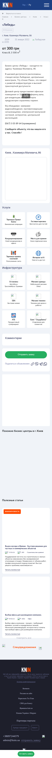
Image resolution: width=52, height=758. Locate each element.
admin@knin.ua (22, 740)
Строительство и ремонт (35, 552)
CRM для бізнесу (26, 703)
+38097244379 (11, 736)
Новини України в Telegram (26, 713)
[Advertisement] (26, 400)
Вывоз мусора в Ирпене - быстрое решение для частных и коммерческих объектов (26, 547)
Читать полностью (12, 570)
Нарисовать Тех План (26, 698)
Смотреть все (24, 638)
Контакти (26, 689)
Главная (5, 17)
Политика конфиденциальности (26, 682)
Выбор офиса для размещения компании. (23, 615)
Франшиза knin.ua (26, 708)
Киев (35, 17)
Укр (24, 5)
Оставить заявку (26, 754)
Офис (30, 619)
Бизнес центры (21, 17)
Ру (30, 5)
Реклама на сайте (26, 693)
